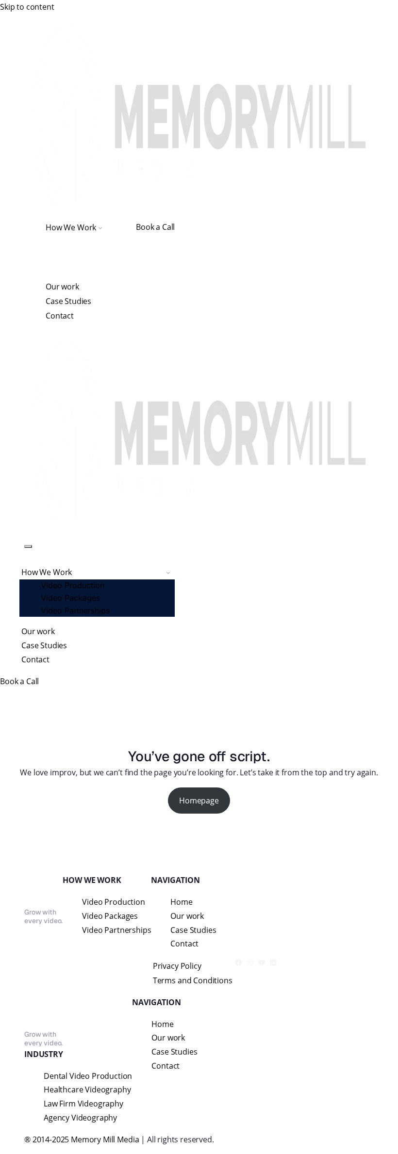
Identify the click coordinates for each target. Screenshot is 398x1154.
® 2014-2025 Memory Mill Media (81, 1139)
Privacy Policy (177, 966)
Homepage (199, 800)
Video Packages (70, 598)
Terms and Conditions (192, 980)
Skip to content (27, 6)
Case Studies (68, 301)
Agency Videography (80, 1117)
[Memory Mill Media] (199, 116)
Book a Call (155, 227)
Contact (60, 315)
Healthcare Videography (87, 1089)
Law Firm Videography (83, 1103)
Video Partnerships (75, 610)
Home (181, 902)
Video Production (72, 585)
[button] (100, 227)
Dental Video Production (88, 1076)
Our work (62, 286)
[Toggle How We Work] (168, 572)
